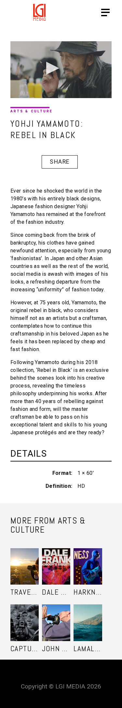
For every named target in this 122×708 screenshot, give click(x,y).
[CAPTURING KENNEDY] (24, 616)
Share (59, 161)
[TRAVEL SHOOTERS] (24, 560)
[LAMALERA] (88, 616)
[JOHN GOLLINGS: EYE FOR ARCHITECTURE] (56, 616)
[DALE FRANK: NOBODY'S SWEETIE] (56, 560)
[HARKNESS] (88, 560)
